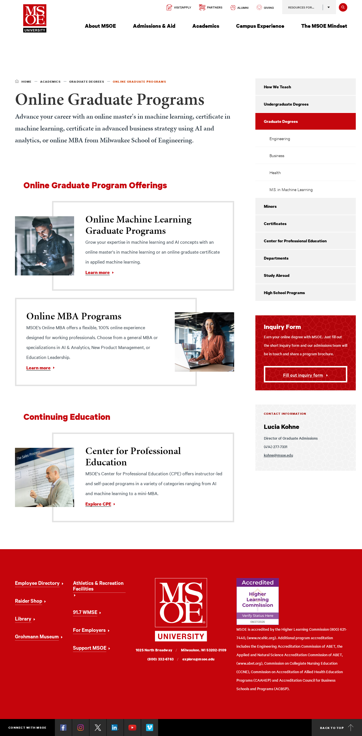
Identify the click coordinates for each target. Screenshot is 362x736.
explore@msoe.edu (198, 659)
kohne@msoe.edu (278, 455)
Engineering (280, 138)
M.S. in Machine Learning (291, 189)
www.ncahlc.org (261, 637)
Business (277, 155)
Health (275, 172)
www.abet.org (249, 663)
